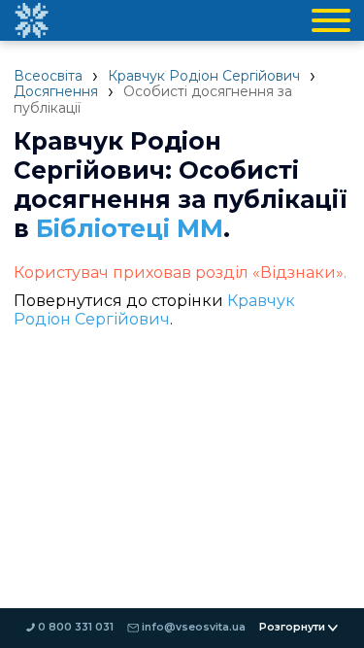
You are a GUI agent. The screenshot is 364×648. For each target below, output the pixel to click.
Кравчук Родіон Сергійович (204, 76)
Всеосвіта (48, 76)
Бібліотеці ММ (129, 228)
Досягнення (56, 91)
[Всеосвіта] (31, 20)
